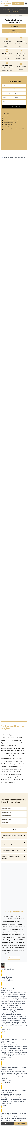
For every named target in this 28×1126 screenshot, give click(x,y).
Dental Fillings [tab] (6, 808)
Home (6, 15)
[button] (26, 3)
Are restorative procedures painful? (11, 850)
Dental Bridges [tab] (6, 815)
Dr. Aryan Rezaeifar (14, 912)
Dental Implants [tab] (6, 819)
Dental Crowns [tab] (6, 812)
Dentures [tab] (5, 822)
